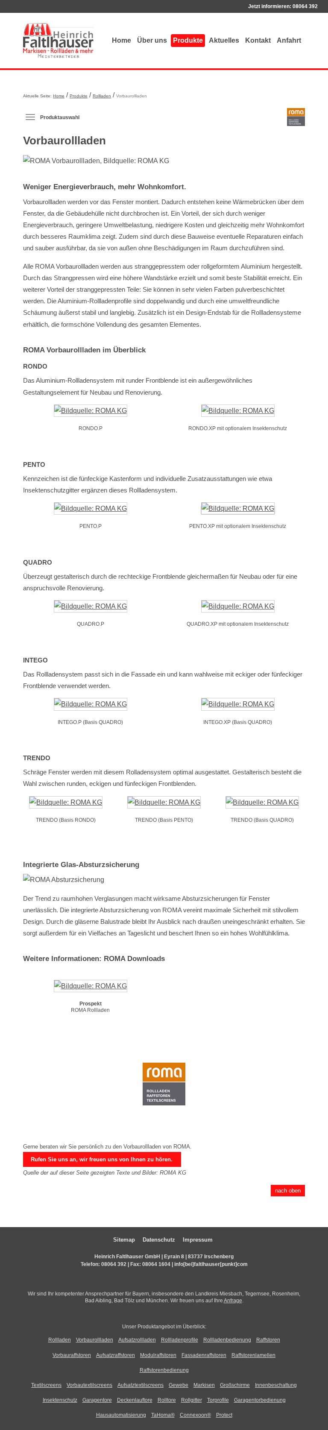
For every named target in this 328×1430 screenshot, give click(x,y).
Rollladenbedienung (227, 1340)
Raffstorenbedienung (164, 1370)
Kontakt (258, 40)
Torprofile (218, 1400)
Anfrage (233, 1301)
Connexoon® (195, 1415)
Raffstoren (268, 1340)
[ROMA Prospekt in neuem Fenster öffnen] (90, 987)
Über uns (152, 40)
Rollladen (102, 96)
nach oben (288, 1190)
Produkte (188, 40)
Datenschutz (159, 1240)
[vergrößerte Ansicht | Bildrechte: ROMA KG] (90, 412)
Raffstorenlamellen (253, 1355)
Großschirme (235, 1385)
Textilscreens (46, 1385)
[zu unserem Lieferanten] (164, 1089)
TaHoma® (163, 1415)
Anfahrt (289, 40)
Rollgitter (191, 1400)
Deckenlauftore (134, 1400)
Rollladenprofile (179, 1340)
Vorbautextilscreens (89, 1385)
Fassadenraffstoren (204, 1355)
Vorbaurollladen (94, 1340)
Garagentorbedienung (260, 1400)
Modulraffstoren (158, 1355)
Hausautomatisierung (121, 1415)
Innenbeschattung (276, 1385)
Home (121, 40)
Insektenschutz (60, 1400)
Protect (224, 1415)
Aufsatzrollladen (137, 1340)
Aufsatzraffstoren (115, 1355)
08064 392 (305, 6)
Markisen (204, 1385)
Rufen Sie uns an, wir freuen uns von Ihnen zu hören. (102, 1159)
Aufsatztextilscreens (140, 1385)
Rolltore (167, 1400)
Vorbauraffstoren (72, 1355)
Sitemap (124, 1240)
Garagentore (97, 1400)
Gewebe (178, 1385)
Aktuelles (224, 40)
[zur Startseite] (58, 41)
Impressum (198, 1240)
